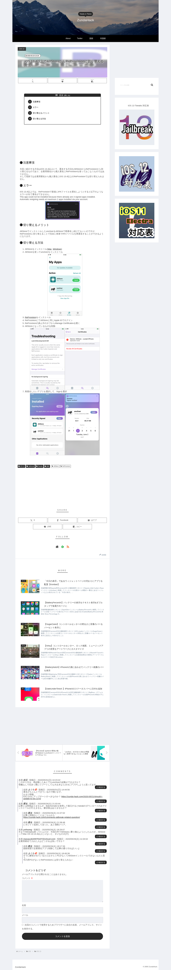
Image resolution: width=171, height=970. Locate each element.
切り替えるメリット (41, 113)
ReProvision (30, 317)
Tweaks (40, 466)
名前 (24, 905)
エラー (35, 107)
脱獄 (48, 466)
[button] (92, 80)
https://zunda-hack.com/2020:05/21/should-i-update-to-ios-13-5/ (63, 797)
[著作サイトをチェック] (57, 546)
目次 (61, 95)
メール (25, 915)
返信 (100, 787)
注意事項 (36, 102)
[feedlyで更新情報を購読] (62, 546)
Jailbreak (31, 466)
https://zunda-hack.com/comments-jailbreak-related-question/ (51, 817)
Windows (57, 249)
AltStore (56, 466)
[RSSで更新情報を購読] (67, 546)
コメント (27, 878)
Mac (50, 249)
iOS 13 (22, 466)
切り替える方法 (39, 119)
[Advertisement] (62, 141)
